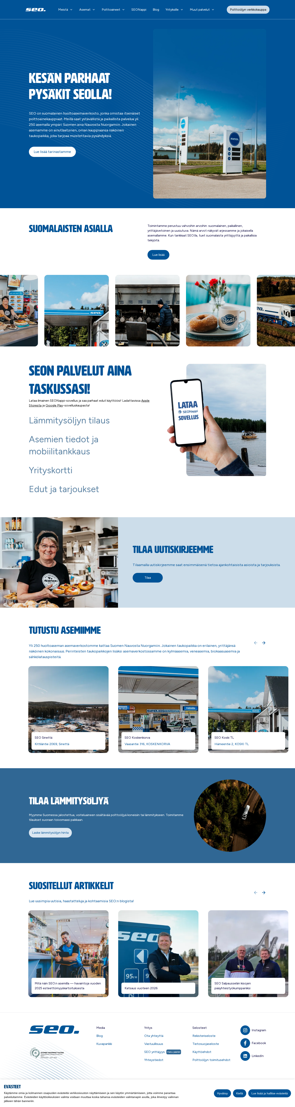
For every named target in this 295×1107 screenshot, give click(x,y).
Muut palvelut (200, 9)
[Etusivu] (54, 1029)
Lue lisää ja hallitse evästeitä (269, 1093)
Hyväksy (222, 1093)
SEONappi (138, 9)
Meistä (63, 9)
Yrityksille (172, 9)
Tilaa (147, 578)
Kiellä (239, 1093)
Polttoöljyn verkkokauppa (248, 9)
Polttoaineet (111, 9)
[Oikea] (263, 642)
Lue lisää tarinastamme (52, 152)
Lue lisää (158, 255)
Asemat (85, 9)
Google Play (54, 405)
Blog (156, 9)
